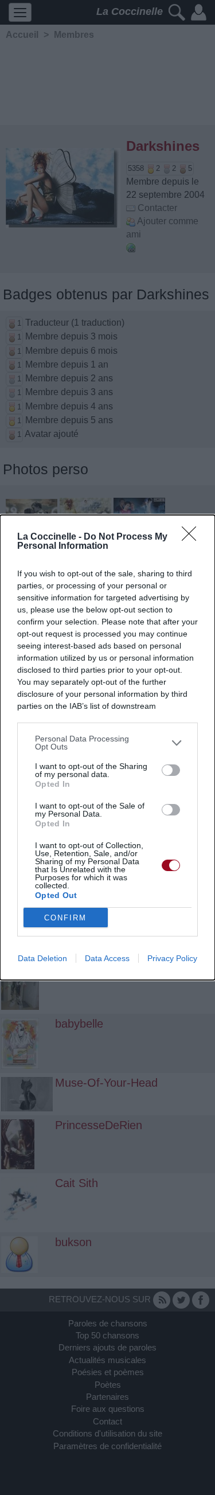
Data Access (107, 958)
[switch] (171, 770)
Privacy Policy (172, 958)
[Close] (193, 537)
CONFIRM (65, 918)
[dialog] (107, 747)
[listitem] (107, 743)
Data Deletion (42, 958)
